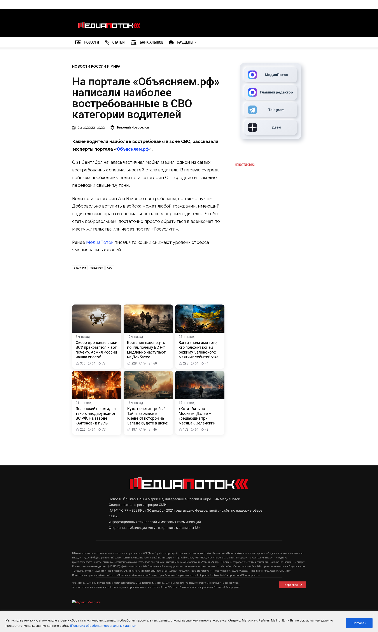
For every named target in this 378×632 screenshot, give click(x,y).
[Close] (373, 615)
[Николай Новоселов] (113, 127)
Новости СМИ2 (245, 165)
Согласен (359, 623)
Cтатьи (118, 42)
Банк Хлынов (151, 42)
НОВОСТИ (91, 42)
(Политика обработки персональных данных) (104, 625)
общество (96, 267)
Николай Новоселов (133, 127)
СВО (109, 267)
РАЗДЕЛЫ (184, 42)
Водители (80, 267)
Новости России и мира (96, 66)
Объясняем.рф (133, 149)
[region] (189, 621)
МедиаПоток (100, 242)
